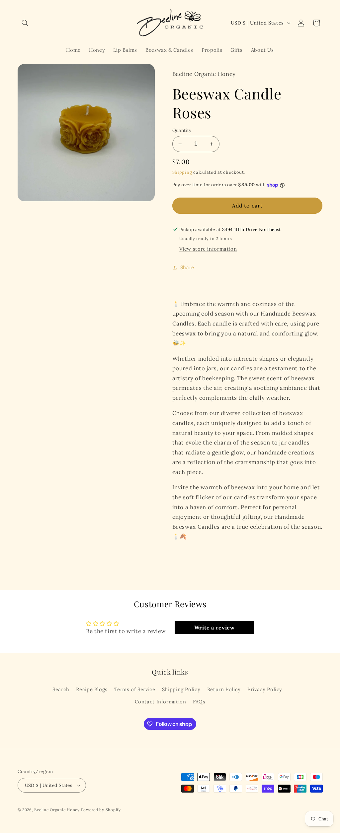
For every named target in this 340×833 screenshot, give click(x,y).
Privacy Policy (264, 689)
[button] (25, 22)
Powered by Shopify (101, 809)
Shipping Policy (181, 689)
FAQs (199, 701)
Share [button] (187, 267)
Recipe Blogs (92, 689)
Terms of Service (134, 689)
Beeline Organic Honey (56, 809)
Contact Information (160, 701)
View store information (208, 249)
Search (60, 689)
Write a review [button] (214, 627)
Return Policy (224, 689)
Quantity (182, 130)
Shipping (182, 172)
